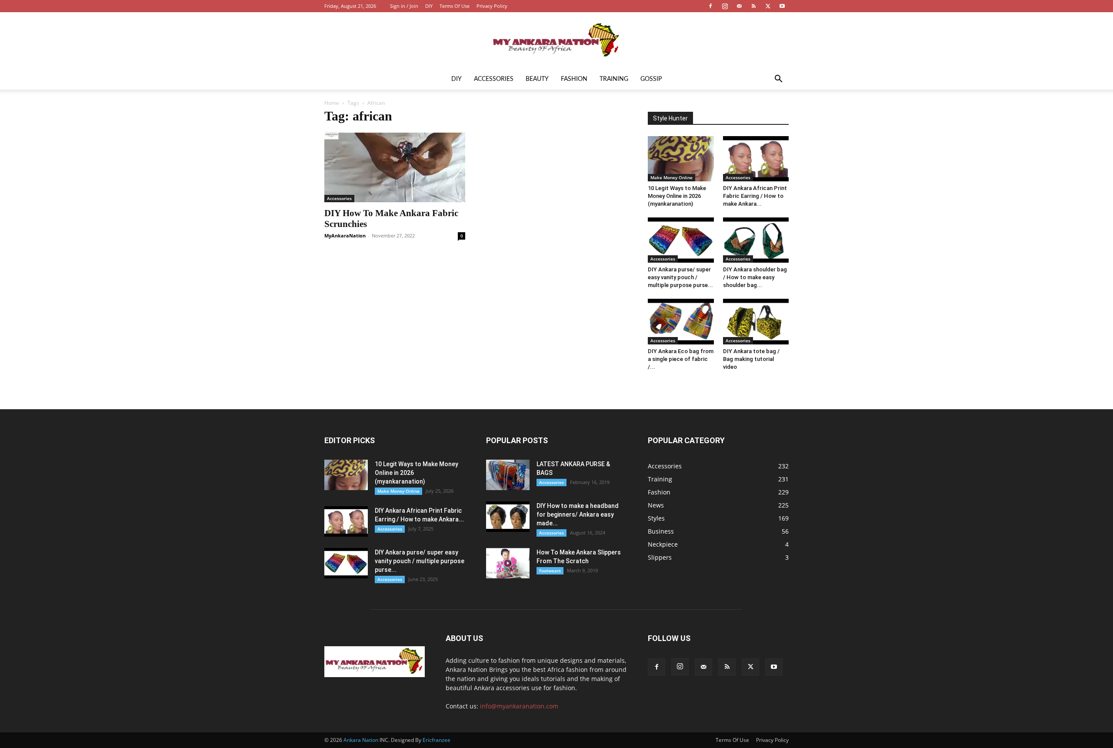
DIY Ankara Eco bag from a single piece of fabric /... (680, 359)
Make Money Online (671, 177)
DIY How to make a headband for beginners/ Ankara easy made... (578, 514)
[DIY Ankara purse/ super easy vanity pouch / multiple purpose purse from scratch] (681, 240)
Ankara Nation (360, 740)
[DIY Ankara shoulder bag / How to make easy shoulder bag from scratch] (756, 240)
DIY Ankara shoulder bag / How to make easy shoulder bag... (755, 277)
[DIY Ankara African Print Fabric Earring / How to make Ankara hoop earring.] (756, 158)
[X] (767, 6)
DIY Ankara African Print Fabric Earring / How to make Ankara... (755, 196)
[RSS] (753, 6)
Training (614, 79)
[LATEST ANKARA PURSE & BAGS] (508, 475)
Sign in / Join (404, 6)
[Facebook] (710, 6)
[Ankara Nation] (556, 41)
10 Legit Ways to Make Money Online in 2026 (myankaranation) (677, 196)
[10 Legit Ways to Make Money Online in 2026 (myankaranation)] (681, 158)
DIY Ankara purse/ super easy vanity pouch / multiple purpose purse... (680, 277)
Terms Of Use (455, 6)
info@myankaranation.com (519, 706)
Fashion (574, 79)
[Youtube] (782, 6)
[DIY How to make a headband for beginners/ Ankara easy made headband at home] (508, 516)
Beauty (537, 79)
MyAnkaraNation (345, 235)
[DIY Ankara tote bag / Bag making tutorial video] (756, 321)
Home (331, 103)
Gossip (651, 79)
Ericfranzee (436, 740)
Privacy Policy (492, 6)
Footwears (550, 571)
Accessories (493, 79)
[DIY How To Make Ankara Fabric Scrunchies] (394, 167)
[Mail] (739, 6)
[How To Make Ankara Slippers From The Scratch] (508, 563)
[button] (778, 80)
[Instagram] (724, 6)
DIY (429, 6)
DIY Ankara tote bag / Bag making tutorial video (751, 359)
